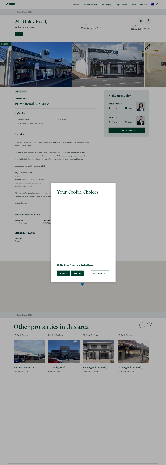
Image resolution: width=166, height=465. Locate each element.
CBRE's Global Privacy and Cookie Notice (75, 261)
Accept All (63, 269)
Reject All (77, 269)
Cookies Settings (99, 269)
